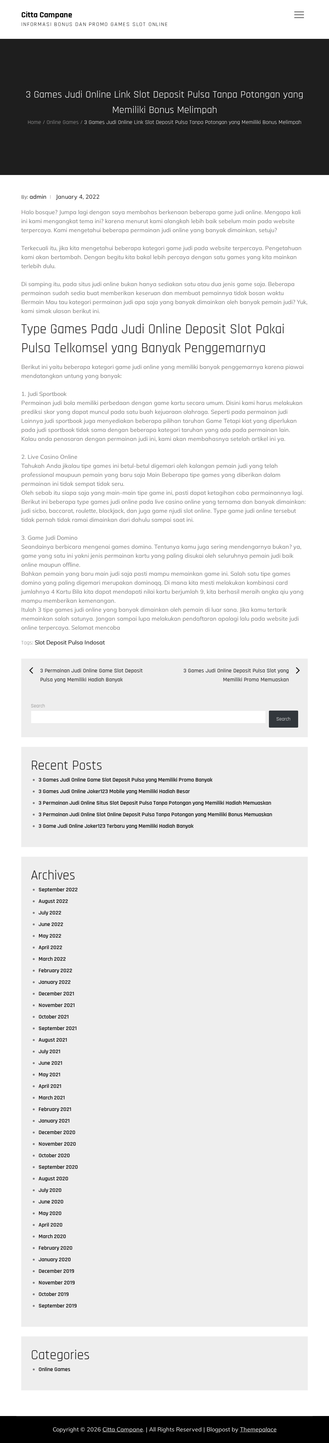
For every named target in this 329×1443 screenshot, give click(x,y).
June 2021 (50, 1063)
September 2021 (58, 1028)
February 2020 (56, 1248)
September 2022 (58, 889)
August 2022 (53, 901)
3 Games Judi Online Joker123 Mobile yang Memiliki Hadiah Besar (114, 791)
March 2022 (52, 959)
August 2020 (53, 1178)
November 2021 (57, 1005)
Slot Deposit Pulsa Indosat (70, 642)
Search (38, 706)
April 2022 (50, 947)
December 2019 (56, 1271)
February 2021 (55, 1109)
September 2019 (58, 1305)
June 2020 (51, 1201)
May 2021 (49, 1074)
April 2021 (50, 1086)
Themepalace (258, 1429)
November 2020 (57, 1144)
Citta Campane (46, 15)
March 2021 (52, 1097)
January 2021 (54, 1120)
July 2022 (50, 912)
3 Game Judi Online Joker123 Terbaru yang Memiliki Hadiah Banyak (116, 826)
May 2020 (50, 1213)
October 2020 (54, 1155)
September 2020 (58, 1167)
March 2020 (52, 1236)
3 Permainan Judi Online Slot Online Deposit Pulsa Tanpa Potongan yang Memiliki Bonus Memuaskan (155, 814)
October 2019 (54, 1294)
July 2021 (49, 1051)
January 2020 (55, 1259)
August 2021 (53, 1040)
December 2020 (57, 1132)
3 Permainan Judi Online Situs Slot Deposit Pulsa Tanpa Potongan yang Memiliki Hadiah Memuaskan (155, 803)
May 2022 (50, 936)
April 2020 (51, 1225)
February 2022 (55, 970)
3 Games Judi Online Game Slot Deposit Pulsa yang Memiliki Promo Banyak (125, 779)
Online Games (54, 1369)
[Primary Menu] (299, 14)
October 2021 (54, 1016)
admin (38, 196)
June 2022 (51, 924)
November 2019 (57, 1282)
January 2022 (55, 982)
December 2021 (56, 993)
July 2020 (50, 1190)
